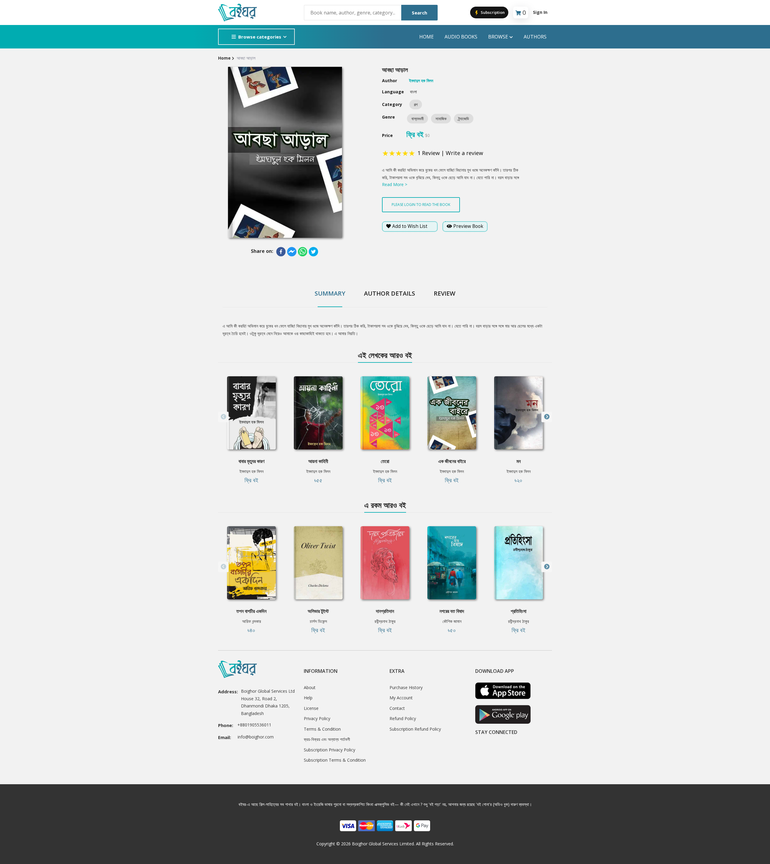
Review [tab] (444, 293)
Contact (397, 708)
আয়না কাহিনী (318, 461)
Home (426, 36)
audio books (461, 36)
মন (518, 461)
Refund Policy (403, 718)
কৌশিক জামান (451, 621)
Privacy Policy (317, 718)
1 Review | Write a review (450, 153)
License (311, 708)
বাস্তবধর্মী (417, 118)
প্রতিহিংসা (518, 611)
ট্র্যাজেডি (463, 118)
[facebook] (281, 251)
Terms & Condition (322, 729)
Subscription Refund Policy (415, 729)
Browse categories (259, 37)
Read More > (394, 184)
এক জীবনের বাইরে (452, 461)
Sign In (540, 12)
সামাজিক (441, 118)
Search (419, 13)
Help (308, 698)
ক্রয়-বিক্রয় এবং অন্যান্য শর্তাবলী (327, 739)
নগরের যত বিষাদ (451, 611)
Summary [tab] (330, 293)
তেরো (385, 461)
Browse (498, 36)
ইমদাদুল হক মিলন (251, 471)
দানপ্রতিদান (385, 611)
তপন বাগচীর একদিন (251, 611)
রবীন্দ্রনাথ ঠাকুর (385, 621)
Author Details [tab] (389, 293)
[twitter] (313, 251)
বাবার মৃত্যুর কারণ (251, 461)
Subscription (492, 12)
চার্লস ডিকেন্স (318, 621)
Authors (535, 36)
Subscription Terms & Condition (335, 760)
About (310, 687)
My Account (401, 698)
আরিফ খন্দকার (251, 621)
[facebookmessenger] (292, 251)
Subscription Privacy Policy (329, 750)
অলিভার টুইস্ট (318, 611)
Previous (223, 417)
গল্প (415, 104)
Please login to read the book (421, 204)
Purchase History (406, 687)
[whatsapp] (302, 251)
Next (546, 417)
